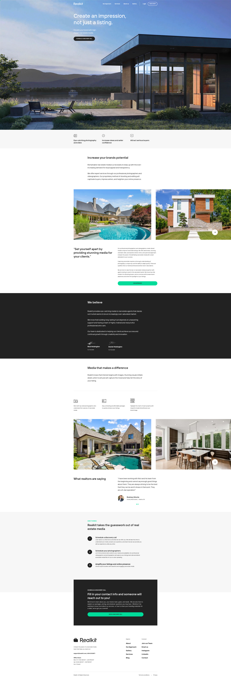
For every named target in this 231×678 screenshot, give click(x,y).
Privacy (155, 675)
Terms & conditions (144, 675)
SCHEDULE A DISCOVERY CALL (84, 38)
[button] (214, 232)
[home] (78, 4)
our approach (137, 283)
